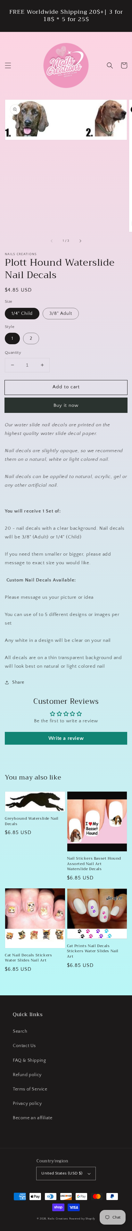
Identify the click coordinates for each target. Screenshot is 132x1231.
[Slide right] (80, 241)
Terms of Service (30, 1089)
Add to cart (66, 387)
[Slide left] (52, 241)
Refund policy (27, 1074)
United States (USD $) (61, 1173)
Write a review (66, 738)
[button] (8, 65)
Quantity (13, 352)
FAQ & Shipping (29, 1060)
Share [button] (18, 682)
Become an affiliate (32, 1118)
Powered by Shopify (82, 1218)
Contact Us (24, 1045)
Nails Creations (58, 1218)
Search (20, 1031)
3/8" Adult (60, 313)
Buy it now (66, 405)
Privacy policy (27, 1103)
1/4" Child (22, 313)
